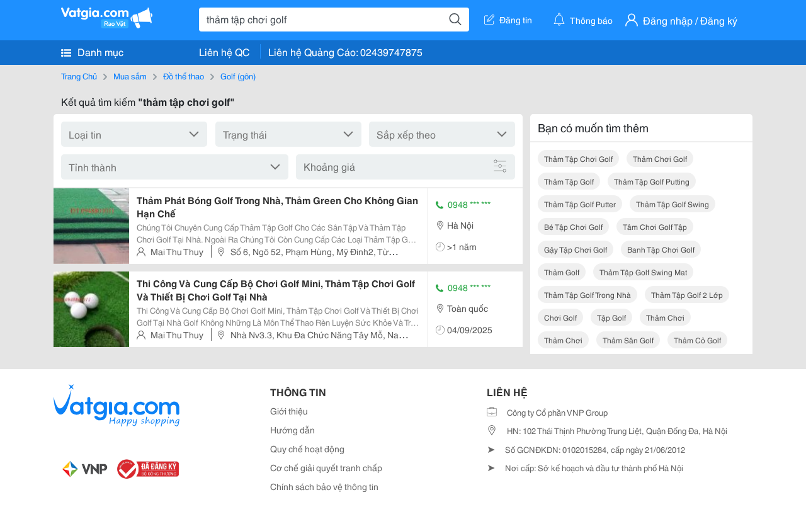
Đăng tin (515, 19)
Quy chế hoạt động (307, 448)
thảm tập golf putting (652, 181)
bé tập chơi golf (573, 226)
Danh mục (99, 51)
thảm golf (561, 271)
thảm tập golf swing (672, 203)
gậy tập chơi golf (575, 249)
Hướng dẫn (292, 429)
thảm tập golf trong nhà (587, 294)
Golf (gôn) (238, 75)
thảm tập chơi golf (578, 158)
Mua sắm (130, 75)
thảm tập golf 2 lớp (687, 294)
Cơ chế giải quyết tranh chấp (326, 467)
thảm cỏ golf (697, 339)
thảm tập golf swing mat (643, 271)
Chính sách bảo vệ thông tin (324, 486)
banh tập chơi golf (661, 249)
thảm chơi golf (660, 158)
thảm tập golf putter (580, 203)
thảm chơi (665, 317)
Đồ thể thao (183, 75)
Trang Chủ (79, 75)
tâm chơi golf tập (655, 226)
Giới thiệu (289, 410)
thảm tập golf (569, 181)
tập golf (611, 317)
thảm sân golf (628, 339)
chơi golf (560, 317)
